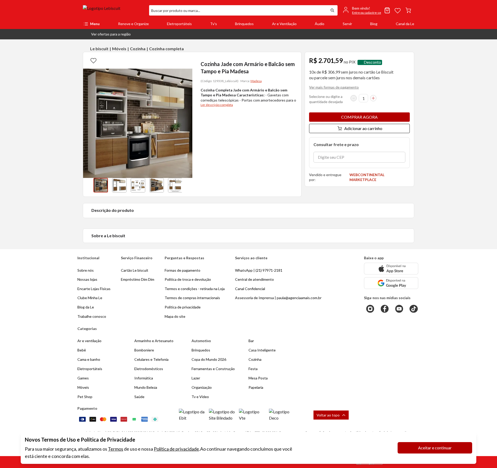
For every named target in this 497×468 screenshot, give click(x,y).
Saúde (139, 396)
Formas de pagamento (182, 270)
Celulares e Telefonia (151, 359)
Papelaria (255, 387)
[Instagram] (370, 309)
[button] (107, 34)
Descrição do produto (112, 210)
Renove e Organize (133, 23)
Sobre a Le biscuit (108, 235)
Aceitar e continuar (435, 447)
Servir (347, 23)
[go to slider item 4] (175, 185)
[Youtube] (399, 309)
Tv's (213, 23)
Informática (143, 378)
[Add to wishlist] (93, 60)
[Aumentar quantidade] (373, 98)
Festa (253, 368)
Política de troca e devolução (188, 279)
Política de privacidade (176, 449)
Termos (115, 449)
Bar (251, 341)
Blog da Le (85, 307)
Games (83, 378)
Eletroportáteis (179, 23)
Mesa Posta (258, 378)
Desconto (372, 62)
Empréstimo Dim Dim (137, 279)
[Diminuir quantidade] (353, 98)
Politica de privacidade (183, 307)
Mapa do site (175, 316)
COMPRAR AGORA (359, 116)
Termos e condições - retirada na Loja (195, 288)
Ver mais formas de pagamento (334, 87)
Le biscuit (99, 48)
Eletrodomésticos (148, 368)
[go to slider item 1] (119, 185)
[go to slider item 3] (156, 185)
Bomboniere (144, 350)
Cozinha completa (166, 48)
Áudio (319, 23)
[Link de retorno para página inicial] (114, 10)
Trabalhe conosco (91, 316)
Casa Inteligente (262, 350)
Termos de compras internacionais (192, 298)
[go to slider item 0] (100, 185)
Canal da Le (405, 23)
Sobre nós (85, 270)
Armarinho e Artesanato (153, 341)
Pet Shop (84, 396)
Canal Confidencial (250, 288)
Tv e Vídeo (200, 396)
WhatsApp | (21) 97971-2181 (258, 270)
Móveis (119, 48)
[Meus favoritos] (397, 10)
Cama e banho (88, 359)
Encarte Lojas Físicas (94, 288)
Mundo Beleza (145, 387)
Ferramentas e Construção (213, 368)
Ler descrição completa (217, 105)
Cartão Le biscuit (134, 270)
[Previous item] (88, 185)
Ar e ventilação (89, 341)
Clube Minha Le (89, 298)
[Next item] (187, 185)
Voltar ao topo (328, 415)
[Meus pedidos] (387, 10)
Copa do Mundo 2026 (209, 359)
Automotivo (201, 341)
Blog (373, 23)
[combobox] (238, 10)
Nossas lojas (87, 279)
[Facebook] (384, 309)
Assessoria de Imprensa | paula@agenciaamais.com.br (278, 298)
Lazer (196, 378)
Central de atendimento (254, 279)
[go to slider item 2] (138, 185)
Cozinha (137, 48)
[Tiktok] (413, 309)
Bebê (81, 350)
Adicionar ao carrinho (363, 128)
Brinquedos (244, 23)
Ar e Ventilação (284, 23)
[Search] (332, 10)
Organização (202, 387)
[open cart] (408, 10)
